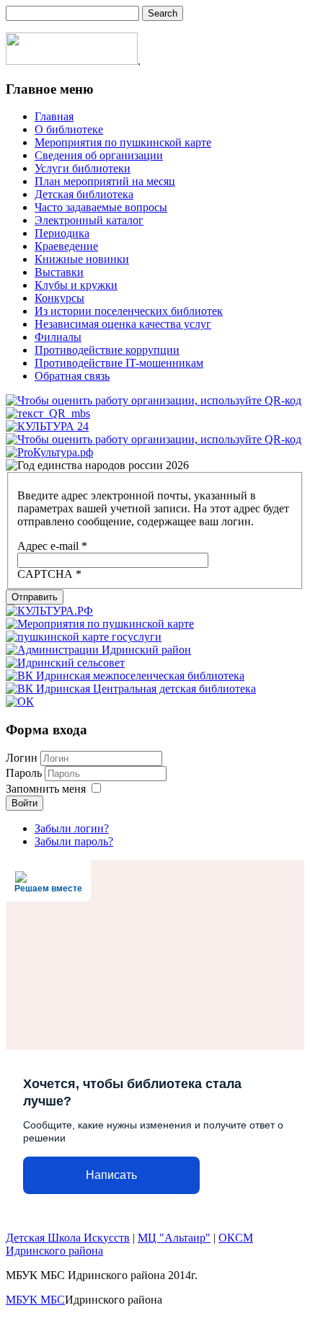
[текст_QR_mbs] (48, 413)
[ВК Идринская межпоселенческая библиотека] (125, 675)
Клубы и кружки (76, 285)
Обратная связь (72, 376)
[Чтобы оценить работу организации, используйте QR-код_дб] (153, 439)
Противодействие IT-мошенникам (119, 363)
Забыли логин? (72, 828)
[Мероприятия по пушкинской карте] (100, 624)
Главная (54, 116)
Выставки (59, 272)
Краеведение (66, 246)
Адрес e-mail (52, 546)
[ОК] (20, 701)
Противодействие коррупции (107, 350)
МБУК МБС (35, 1299)
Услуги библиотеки (82, 168)
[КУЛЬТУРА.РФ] (49, 611)
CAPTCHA (49, 574)
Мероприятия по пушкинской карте (123, 142)
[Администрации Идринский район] (98, 650)
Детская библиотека (84, 194)
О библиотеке (69, 129)
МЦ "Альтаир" (174, 1238)
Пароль (25, 773)
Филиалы (58, 337)
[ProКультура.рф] (49, 452)
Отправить (35, 597)
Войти (24, 803)
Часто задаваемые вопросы (101, 207)
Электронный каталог (89, 220)
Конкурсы (59, 298)
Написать (111, 1175)
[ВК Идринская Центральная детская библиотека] (131, 688)
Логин (21, 758)
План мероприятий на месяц (105, 181)
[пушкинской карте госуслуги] (83, 637)
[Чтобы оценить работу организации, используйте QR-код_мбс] (153, 400)
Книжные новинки (82, 259)
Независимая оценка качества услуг (123, 324)
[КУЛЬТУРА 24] (47, 426)
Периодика (62, 233)
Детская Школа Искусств (68, 1238)
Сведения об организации (99, 155)
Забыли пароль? (74, 841)
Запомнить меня (46, 789)
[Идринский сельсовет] (65, 662)
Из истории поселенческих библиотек (129, 311)
